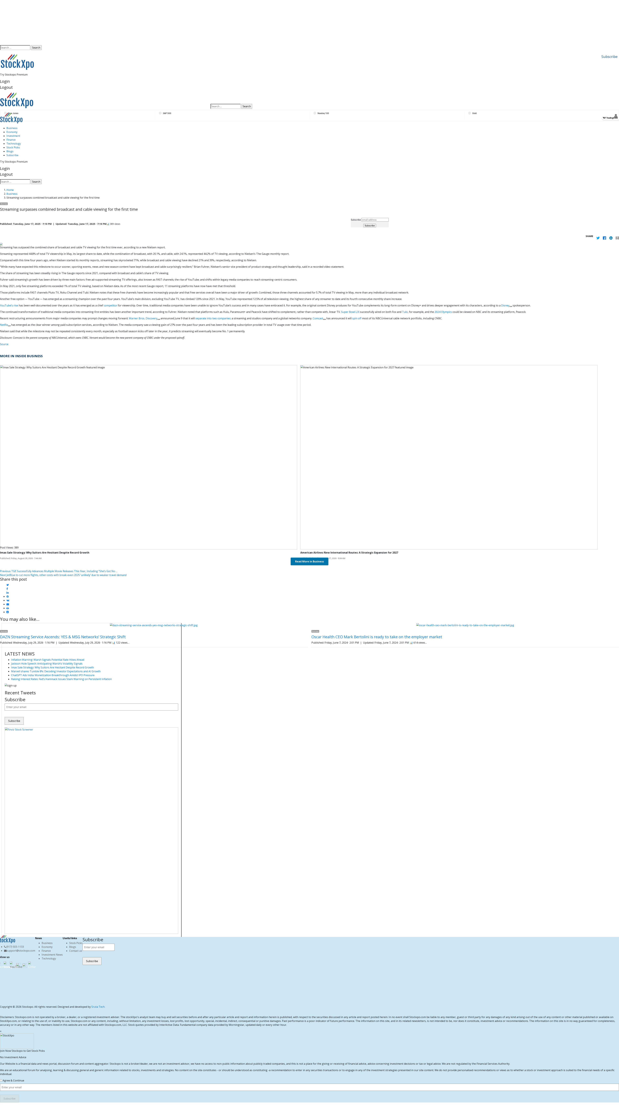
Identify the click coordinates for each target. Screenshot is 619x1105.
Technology (13, 143)
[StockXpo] (99, 100)
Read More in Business (309, 561)
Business (11, 128)
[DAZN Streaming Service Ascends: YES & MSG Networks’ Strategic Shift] (154, 625)
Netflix (4, 325)
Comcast (318, 318)
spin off (356, 318)
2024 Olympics (443, 312)
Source (4, 344)
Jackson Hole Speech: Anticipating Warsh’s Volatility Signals (47, 663)
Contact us (75, 951)
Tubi (405, 312)
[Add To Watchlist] (510, 306)
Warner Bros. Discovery (143, 318)
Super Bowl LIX (350, 312)
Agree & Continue (13, 1080)
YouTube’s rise (9, 305)
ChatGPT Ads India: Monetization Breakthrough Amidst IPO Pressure (52, 675)
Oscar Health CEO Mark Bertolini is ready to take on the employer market (376, 636)
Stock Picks (13, 147)
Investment (13, 136)
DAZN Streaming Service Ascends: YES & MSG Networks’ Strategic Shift (63, 636)
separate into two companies (213, 318)
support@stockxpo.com (21, 950)
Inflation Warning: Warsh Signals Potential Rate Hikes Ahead (47, 659)
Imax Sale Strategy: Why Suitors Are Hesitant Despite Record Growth (52, 667)
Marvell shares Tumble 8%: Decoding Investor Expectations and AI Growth (56, 671)
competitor (110, 305)
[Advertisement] (309, 22)
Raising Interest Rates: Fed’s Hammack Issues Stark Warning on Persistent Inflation (61, 679)
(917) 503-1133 (15, 947)
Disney (505, 305)
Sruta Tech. (98, 1007)
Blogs (9, 151)
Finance (11, 139)
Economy (11, 132)
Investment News (52, 954)
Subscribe (609, 56)
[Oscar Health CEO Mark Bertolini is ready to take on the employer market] (465, 625)
